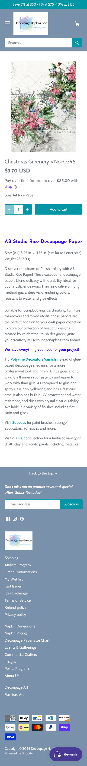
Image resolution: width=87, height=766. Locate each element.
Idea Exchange (16, 593)
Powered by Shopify (19, 753)
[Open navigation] (7, 23)
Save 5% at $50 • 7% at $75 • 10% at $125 (43, 4)
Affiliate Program (18, 565)
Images (10, 661)
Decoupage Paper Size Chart (27, 640)
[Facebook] (8, 518)
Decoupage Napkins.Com (48, 748)
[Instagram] (15, 518)
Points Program (17, 668)
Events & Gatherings (20, 647)
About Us (12, 675)
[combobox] (38, 42)
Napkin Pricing (16, 633)
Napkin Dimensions (20, 626)
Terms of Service (18, 600)
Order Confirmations (21, 572)
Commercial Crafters (21, 654)
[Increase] (27, 209)
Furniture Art (14, 694)
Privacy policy (15, 614)
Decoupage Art (16, 687)
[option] (43, 106)
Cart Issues (13, 586)
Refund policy (15, 607)
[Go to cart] (77, 23)
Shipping (11, 558)
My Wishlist (14, 579)
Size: (8, 195)
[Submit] (77, 42)
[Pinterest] (22, 518)
